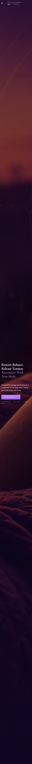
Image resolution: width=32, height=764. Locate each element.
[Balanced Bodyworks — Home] (13, 3)
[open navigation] (2, 3)
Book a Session (11, 397)
